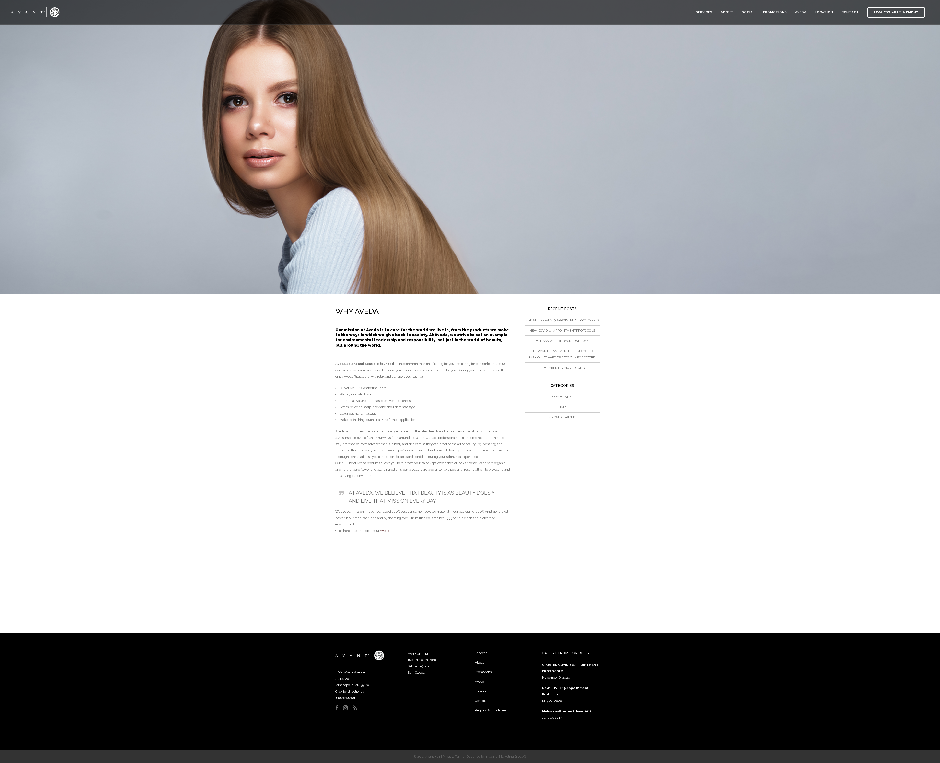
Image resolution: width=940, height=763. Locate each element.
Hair (562, 407)
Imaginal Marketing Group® (506, 756)
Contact (480, 701)
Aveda (384, 530)
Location (481, 691)
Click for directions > (349, 691)
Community (562, 397)
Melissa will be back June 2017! (562, 341)
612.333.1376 (345, 698)
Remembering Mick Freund (562, 368)
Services (481, 653)
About (479, 662)
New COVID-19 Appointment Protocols (562, 330)
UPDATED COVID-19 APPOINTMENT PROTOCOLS (562, 320)
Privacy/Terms (453, 756)
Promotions (483, 672)
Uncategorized (562, 417)
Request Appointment (896, 12)
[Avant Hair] (359, 659)
